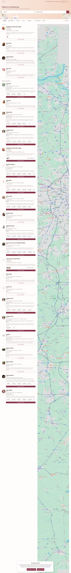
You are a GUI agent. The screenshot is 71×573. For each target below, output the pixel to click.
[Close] (52, 562)
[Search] (67, 12)
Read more (7, 34)
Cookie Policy (48, 566)
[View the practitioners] (21, 37)
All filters (5, 20)
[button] (66, 251)
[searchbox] (18, 12)
